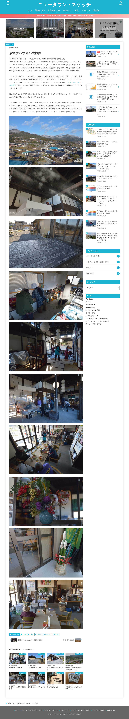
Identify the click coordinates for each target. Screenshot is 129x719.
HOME (9, 703)
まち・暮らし (93, 256)
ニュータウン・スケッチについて (32, 710)
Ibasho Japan (90, 304)
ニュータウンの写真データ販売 (97, 318)
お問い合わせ (111, 710)
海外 (89, 273)
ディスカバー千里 (92, 316)
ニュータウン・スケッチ (64, 4)
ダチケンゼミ (90, 313)
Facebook (89, 299)
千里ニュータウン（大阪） (97, 262)
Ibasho (88, 302)
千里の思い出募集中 (98, 710)
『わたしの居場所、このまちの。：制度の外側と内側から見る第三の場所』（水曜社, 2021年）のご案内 (64, 15)
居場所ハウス (9, 44)
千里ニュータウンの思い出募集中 (97, 321)
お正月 (24, 634)
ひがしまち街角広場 (93, 310)
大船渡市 (39, 634)
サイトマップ (64, 710)
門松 (57, 634)
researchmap (90, 307)
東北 (89, 267)
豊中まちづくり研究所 (93, 324)
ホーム (17, 710)
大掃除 (31, 634)
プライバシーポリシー (51, 710)
